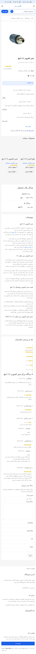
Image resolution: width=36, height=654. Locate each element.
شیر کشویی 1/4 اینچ (10, 159)
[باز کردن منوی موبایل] (34, 6)
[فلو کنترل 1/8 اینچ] (26, 149)
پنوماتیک (27, 18)
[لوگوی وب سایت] (18, 6)
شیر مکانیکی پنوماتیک (17, 18)
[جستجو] (11, 11)
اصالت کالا (28, 126)
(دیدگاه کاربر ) (7, 68)
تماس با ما (5, 11)
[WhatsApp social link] (31, 75)
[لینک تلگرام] (28, 75)
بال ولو (14, 232)
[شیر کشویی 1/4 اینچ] (9, 149)
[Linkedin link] (33, 75)
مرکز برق (31, 130)
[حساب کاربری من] (2, 6)
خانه (32, 18)
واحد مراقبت (27, 247)
